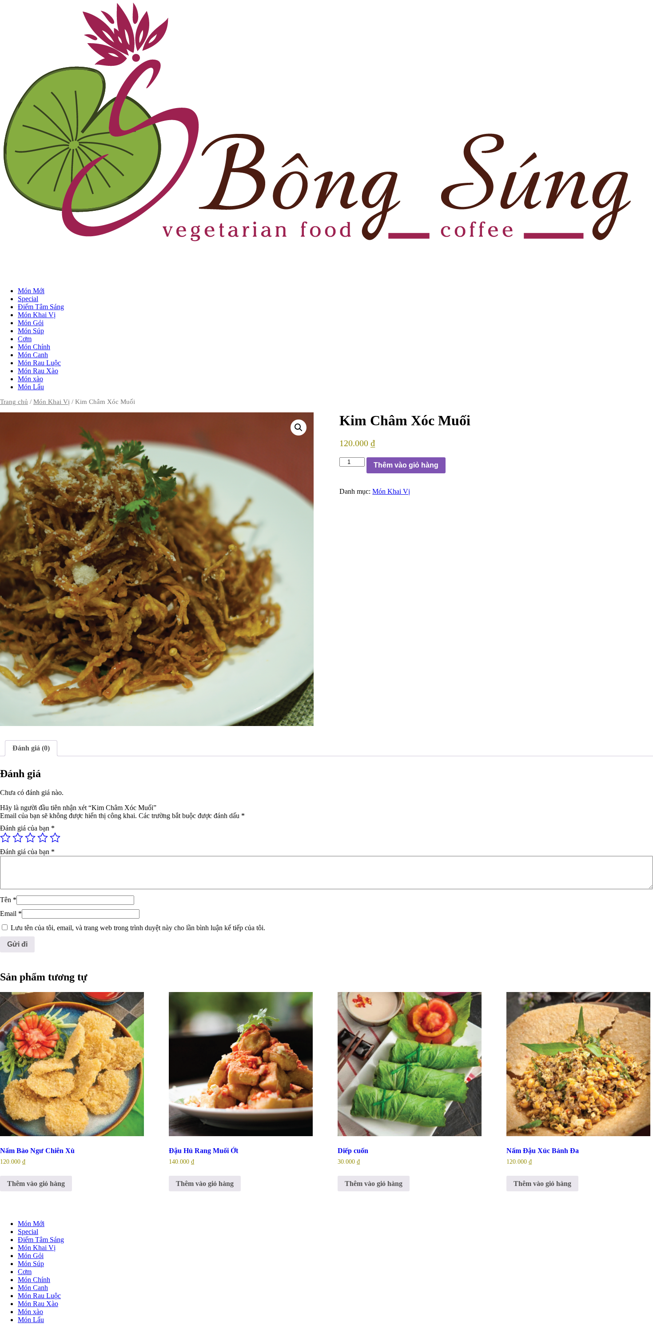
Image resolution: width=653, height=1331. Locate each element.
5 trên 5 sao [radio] (55, 837)
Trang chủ (14, 401)
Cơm (25, 339)
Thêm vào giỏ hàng (406, 465)
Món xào (30, 379)
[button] (299, 427)
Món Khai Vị (37, 315)
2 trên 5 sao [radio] (17, 837)
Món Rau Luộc (39, 363)
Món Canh (33, 355)
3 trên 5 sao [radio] (30, 837)
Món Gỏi (31, 323)
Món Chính (34, 347)
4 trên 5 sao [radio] (42, 837)
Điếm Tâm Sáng (41, 307)
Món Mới (31, 290)
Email (11, 913)
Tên (8, 899)
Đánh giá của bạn (27, 828)
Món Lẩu (31, 387)
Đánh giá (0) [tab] (31, 748)
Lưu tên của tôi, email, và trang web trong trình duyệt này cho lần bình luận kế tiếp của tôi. (138, 928)
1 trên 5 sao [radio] (5, 837)
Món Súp (31, 331)
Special (28, 298)
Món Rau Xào (38, 371)
